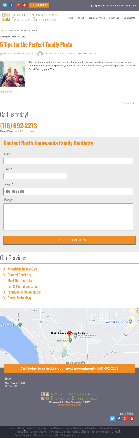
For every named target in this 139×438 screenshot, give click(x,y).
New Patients (56, 428)
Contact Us (129, 18)
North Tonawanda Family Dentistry (59, 54)
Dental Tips (92, 54)
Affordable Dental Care (22, 269)
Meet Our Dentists (20, 280)
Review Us (39, 5)
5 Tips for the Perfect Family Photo (36, 44)
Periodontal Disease (60, 431)
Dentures (117, 431)
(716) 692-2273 (99, 5)
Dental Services (96, 18)
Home (70, 18)
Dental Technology (20, 297)
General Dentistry (19, 274)
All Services (91, 428)
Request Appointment (69, 240)
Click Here (28, 131)
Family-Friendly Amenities (25, 292)
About (80, 18)
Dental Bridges (81, 431)
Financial (114, 18)
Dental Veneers (23, 435)
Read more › (7, 91)
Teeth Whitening (100, 431)
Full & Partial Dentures (23, 286)
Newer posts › (129, 103)
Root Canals (21, 431)
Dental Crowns (38, 431)
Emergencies (68, 435)
